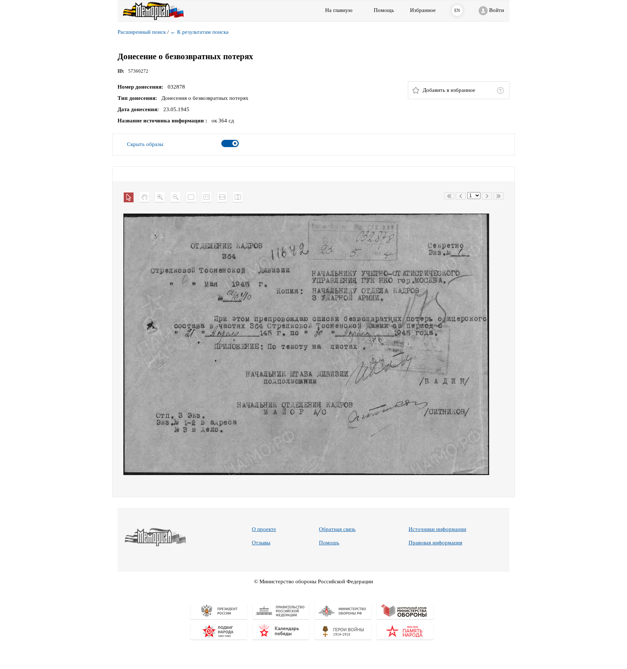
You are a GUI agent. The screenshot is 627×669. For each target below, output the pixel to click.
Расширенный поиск (142, 32)
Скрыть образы (145, 144)
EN (457, 10)
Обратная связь (337, 529)
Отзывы (261, 543)
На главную (338, 10)
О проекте (264, 529)
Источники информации (437, 529)
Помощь (329, 543)
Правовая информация (435, 543)
